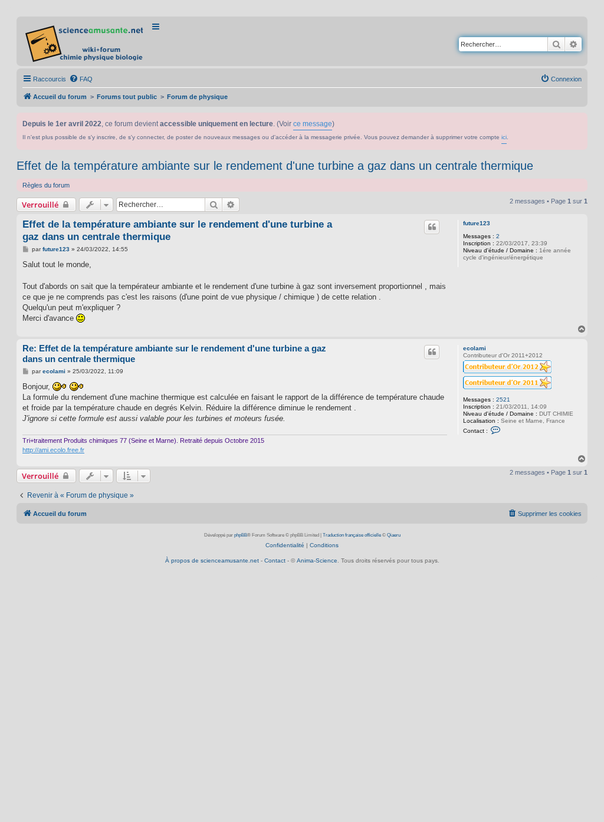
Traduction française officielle (352, 535)
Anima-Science (317, 560)
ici (504, 137)
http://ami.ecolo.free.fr (53, 449)
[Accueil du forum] (85, 41)
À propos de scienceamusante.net (212, 560)
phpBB (240, 535)
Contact (274, 560)
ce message (312, 124)
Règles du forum (46, 185)
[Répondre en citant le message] (431, 227)
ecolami (474, 348)
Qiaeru (394, 535)
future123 (476, 223)
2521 (503, 399)
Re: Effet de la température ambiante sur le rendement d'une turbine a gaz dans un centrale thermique (174, 353)
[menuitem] (81, 79)
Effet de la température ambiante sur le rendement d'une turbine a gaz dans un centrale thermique (275, 165)
